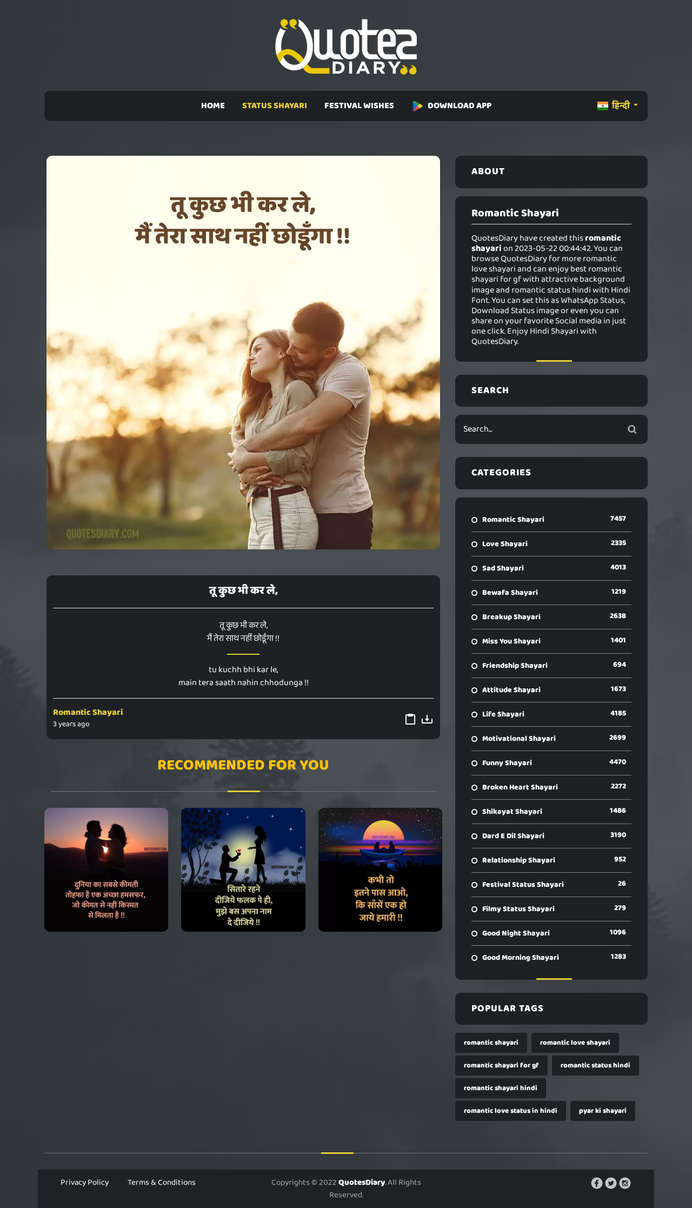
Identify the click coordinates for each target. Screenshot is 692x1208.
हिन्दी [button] (620, 105)
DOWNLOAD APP (459, 105)
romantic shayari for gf (501, 1065)
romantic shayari (491, 1042)
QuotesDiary (361, 1182)
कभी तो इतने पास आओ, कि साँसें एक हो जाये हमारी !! (380, 869)
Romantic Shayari (88, 712)
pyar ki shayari (603, 1111)
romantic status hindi (595, 1065)
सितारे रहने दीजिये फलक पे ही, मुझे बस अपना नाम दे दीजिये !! (243, 869)
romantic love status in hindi (510, 1111)
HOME (213, 105)
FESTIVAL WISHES (359, 105)
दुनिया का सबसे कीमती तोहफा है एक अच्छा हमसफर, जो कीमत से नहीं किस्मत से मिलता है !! (106, 869)
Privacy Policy (85, 1182)
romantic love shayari (575, 1042)
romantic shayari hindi (500, 1088)
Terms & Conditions (162, 1182)
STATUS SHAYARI (274, 105)
